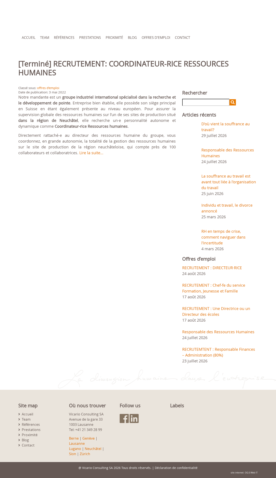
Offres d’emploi (156, 37)
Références (64, 37)
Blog (132, 37)
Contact (182, 37)
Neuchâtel (93, 448)
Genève (88, 438)
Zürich (85, 453)
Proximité (114, 37)
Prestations (90, 37)
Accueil (28, 37)
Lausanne (77, 443)
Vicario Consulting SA (97, 468)
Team (44, 37)
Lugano (75, 448)
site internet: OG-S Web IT (244, 472)
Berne (74, 438)
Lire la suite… (91, 152)
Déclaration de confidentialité (176, 468)
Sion (72, 453)
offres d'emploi (48, 88)
